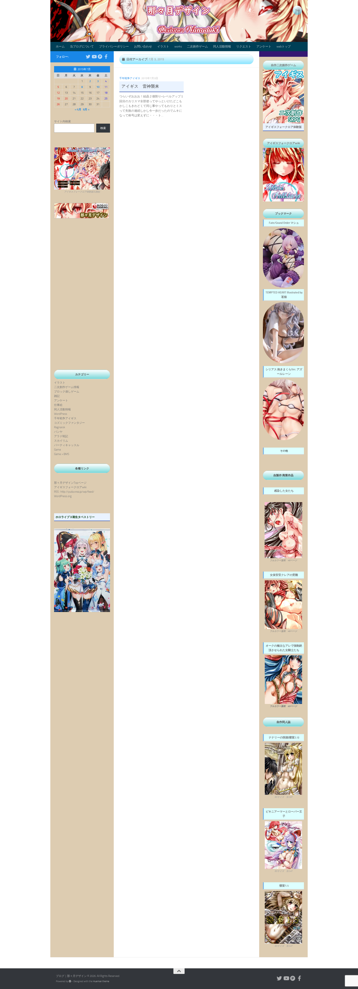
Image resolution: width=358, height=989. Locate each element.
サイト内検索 (62, 121)
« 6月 (78, 109)
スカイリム (61, 440)
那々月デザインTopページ (70, 482)
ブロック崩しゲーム (66, 391)
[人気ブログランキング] (81, 217)
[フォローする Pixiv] (100, 56)
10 (97, 87)
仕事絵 (58, 405)
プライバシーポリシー (114, 46)
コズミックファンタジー (69, 422)
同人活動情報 (222, 46)
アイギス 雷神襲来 (140, 86)
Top (297, 10)
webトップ (284, 46)
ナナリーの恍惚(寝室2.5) (284, 737)
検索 (103, 128)
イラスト (163, 46)
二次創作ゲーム (197, 46)
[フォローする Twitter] (88, 56)
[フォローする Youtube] (94, 56)
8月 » (86, 109)
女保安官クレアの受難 (284, 575)
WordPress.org (63, 496)
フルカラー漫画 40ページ (283, 706)
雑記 (57, 396)
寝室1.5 (284, 885)
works (178, 46)
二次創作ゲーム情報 (66, 387)
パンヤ (58, 431)
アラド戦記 (61, 436)
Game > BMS (61, 454)
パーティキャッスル (66, 445)
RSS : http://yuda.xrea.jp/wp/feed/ (74, 491)
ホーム (60, 46)
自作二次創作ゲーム (283, 65)
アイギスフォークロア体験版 (283, 127)
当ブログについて (82, 46)
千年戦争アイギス (129, 78)
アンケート (263, 46)
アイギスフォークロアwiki (70, 487)
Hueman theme (101, 981)
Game (57, 449)
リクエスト (243, 46)
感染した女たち (284, 490)
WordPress (60, 414)
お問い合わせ (143, 46)
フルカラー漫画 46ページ (283, 560)
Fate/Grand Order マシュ (284, 223)
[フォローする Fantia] (106, 56)
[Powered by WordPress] (70, 981)
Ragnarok (59, 427)
